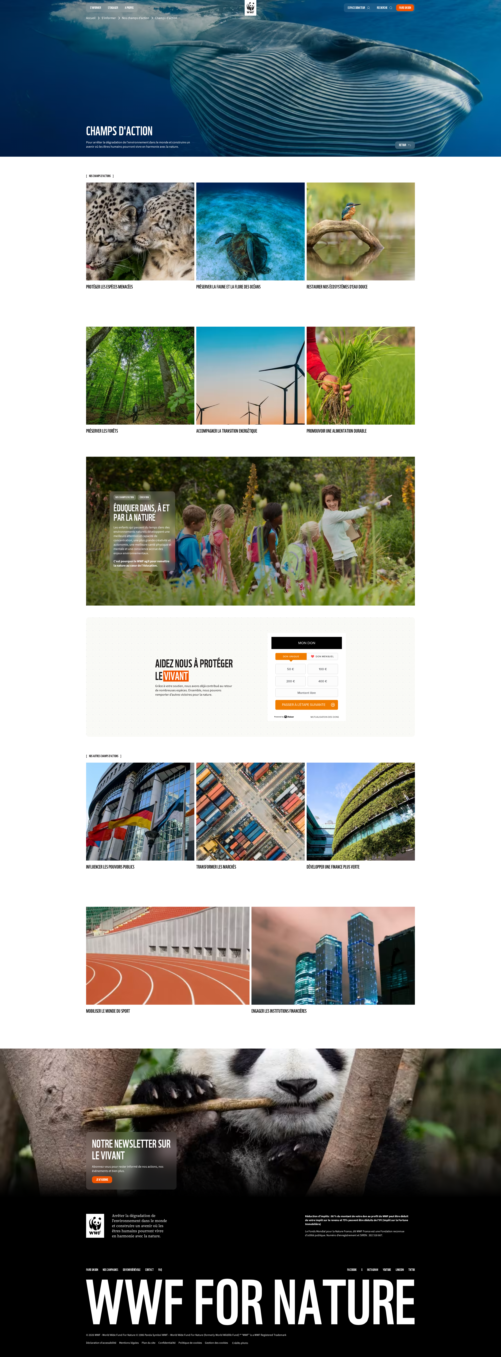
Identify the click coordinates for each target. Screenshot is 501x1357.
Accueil (91, 18)
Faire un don (405, 8)
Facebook (352, 1270)
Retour (402, 145)
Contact (149, 1270)
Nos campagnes (110, 1270)
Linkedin (400, 1270)
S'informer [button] (95, 8)
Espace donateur (356, 8)
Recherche (382, 8)
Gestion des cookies (216, 1343)
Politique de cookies (190, 1343)
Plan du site (148, 1343)
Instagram (372, 1270)
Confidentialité (167, 1343)
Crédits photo (240, 1343)
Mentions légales (129, 1343)
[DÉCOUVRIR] (250, 531)
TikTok (411, 1270)
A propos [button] (129, 8)
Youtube (387, 1270)
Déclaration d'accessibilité (101, 1343)
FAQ (160, 1270)
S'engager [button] (113, 8)
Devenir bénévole (132, 1270)
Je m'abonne (102, 1180)
